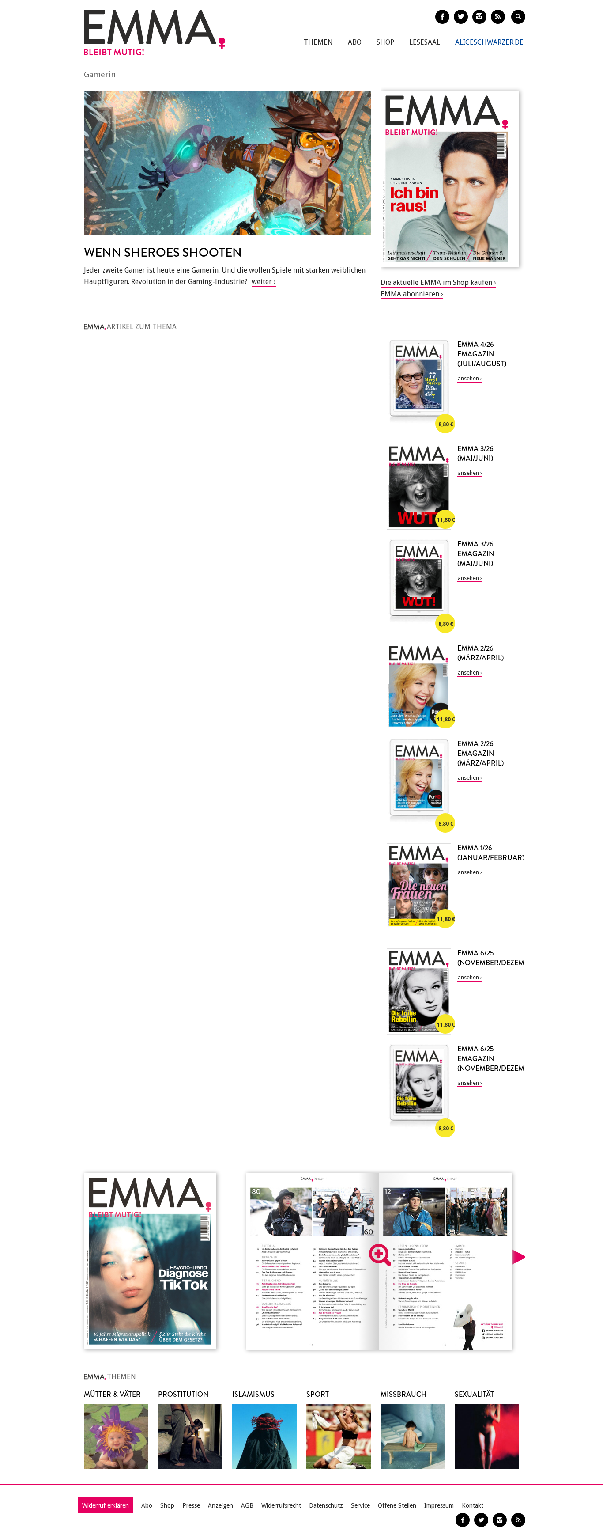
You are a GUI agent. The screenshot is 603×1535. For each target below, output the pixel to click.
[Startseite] (154, 32)
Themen (318, 42)
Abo (355, 42)
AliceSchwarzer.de (489, 42)
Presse (191, 1505)
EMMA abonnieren (410, 294)
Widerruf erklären (105, 1505)
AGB (247, 1505)
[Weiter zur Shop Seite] (450, 179)
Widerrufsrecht (281, 1505)
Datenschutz (326, 1505)
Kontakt (472, 1505)
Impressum (439, 1505)
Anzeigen (220, 1505)
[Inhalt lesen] (380, 1255)
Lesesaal (424, 42)
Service (360, 1505)
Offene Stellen (397, 1505)
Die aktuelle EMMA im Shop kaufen (436, 282)
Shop (385, 42)
